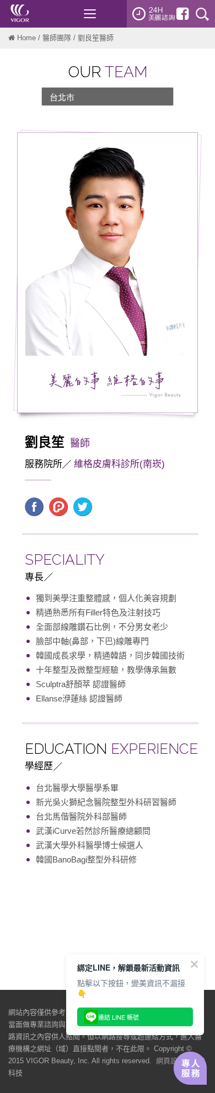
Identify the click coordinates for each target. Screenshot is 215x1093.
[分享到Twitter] (82, 506)
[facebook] (182, 14)
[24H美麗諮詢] (153, 14)
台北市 (62, 97)
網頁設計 (170, 1061)
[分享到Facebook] (34, 506)
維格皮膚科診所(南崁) (119, 464)
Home (26, 38)
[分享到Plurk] (58, 506)
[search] (202, 14)
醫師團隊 (56, 38)
